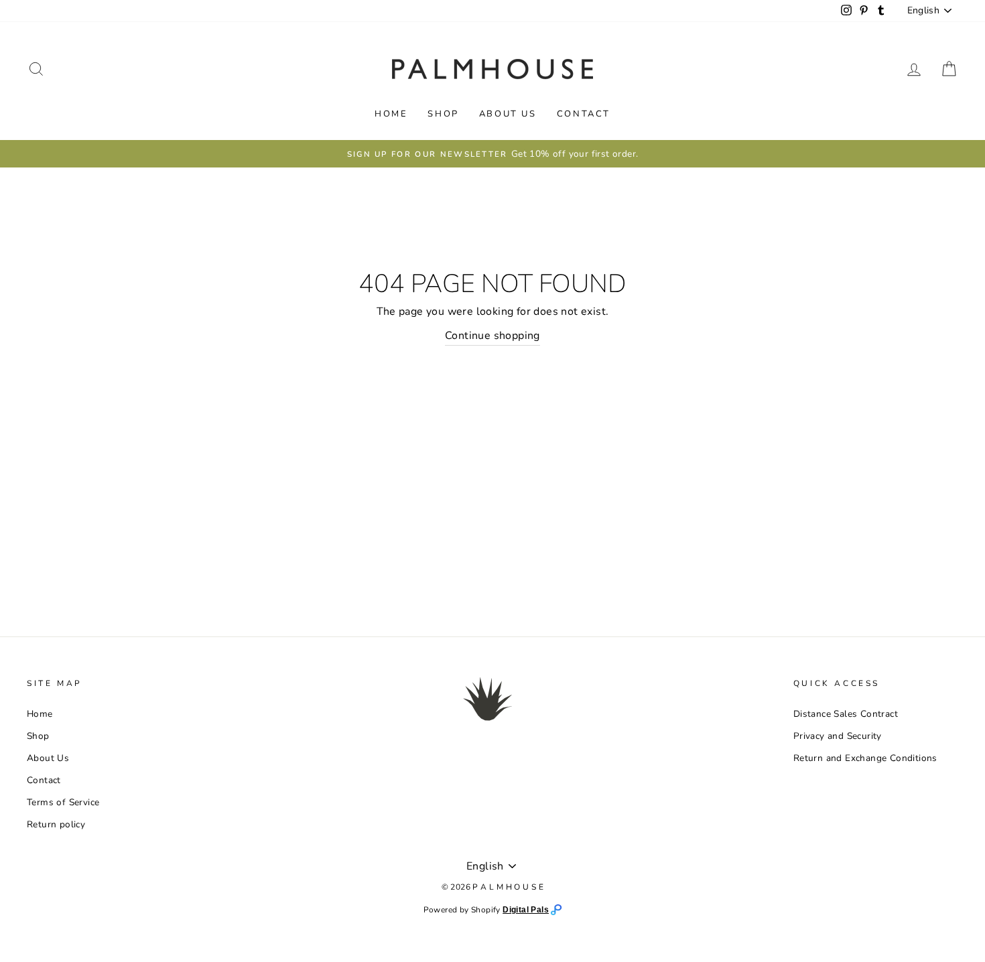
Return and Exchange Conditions (865, 758)
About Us (508, 114)
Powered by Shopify (463, 909)
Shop (443, 114)
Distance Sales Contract (845, 713)
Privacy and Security (837, 736)
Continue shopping (492, 335)
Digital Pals (526, 909)
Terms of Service (63, 802)
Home (391, 114)
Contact (583, 114)
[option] (492, 154)
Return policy (56, 824)
